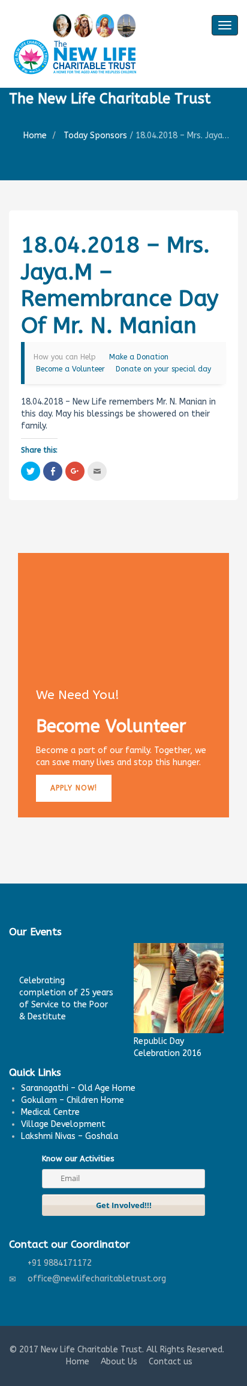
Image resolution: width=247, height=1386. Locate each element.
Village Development (63, 1124)
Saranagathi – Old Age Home (78, 1088)
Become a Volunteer (70, 369)
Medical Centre (50, 1112)
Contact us (170, 1362)
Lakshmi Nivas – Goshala (69, 1136)
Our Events (35, 932)
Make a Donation (138, 357)
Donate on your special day (163, 369)
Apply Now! (73, 788)
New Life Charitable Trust (91, 1350)
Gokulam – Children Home (72, 1100)
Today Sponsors (95, 135)
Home (35, 135)
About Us (119, 1362)
